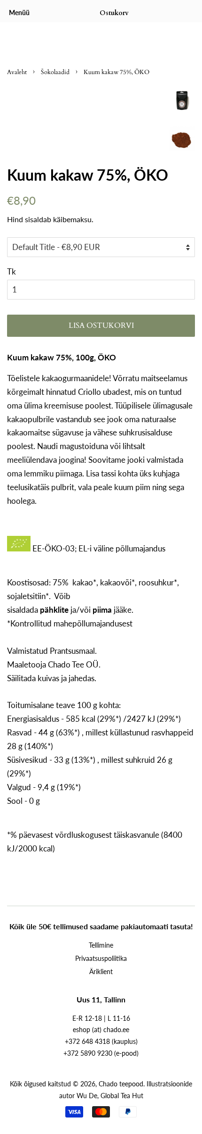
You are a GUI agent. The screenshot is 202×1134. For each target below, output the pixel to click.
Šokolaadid (55, 72)
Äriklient (101, 971)
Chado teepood (121, 1084)
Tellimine (101, 945)
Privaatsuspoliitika (101, 958)
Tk (11, 271)
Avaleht (17, 72)
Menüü (19, 12)
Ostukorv (114, 12)
